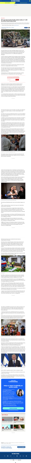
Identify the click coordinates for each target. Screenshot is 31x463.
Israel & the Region (6, 442)
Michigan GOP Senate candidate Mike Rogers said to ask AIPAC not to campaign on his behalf (19, 430)
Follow (7, 27)
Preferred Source (17, 25)
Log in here (23, 448)
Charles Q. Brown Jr (8, 443)
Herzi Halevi (16, 442)
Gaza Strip (5, 443)
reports (7, 374)
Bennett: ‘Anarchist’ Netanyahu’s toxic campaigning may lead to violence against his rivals (19, 422)
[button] (29, 0)
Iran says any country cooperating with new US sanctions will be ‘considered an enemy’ (7, 421)
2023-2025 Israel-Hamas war (12, 442)
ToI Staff (9, 27)
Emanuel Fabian (4, 27)
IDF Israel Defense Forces (21, 442)
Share (26, 27)
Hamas (2, 443)
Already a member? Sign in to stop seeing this (13, 410)
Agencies (13, 27)
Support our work (13, 408)
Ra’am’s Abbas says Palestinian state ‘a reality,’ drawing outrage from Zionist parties (7, 430)
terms (16, 81)
